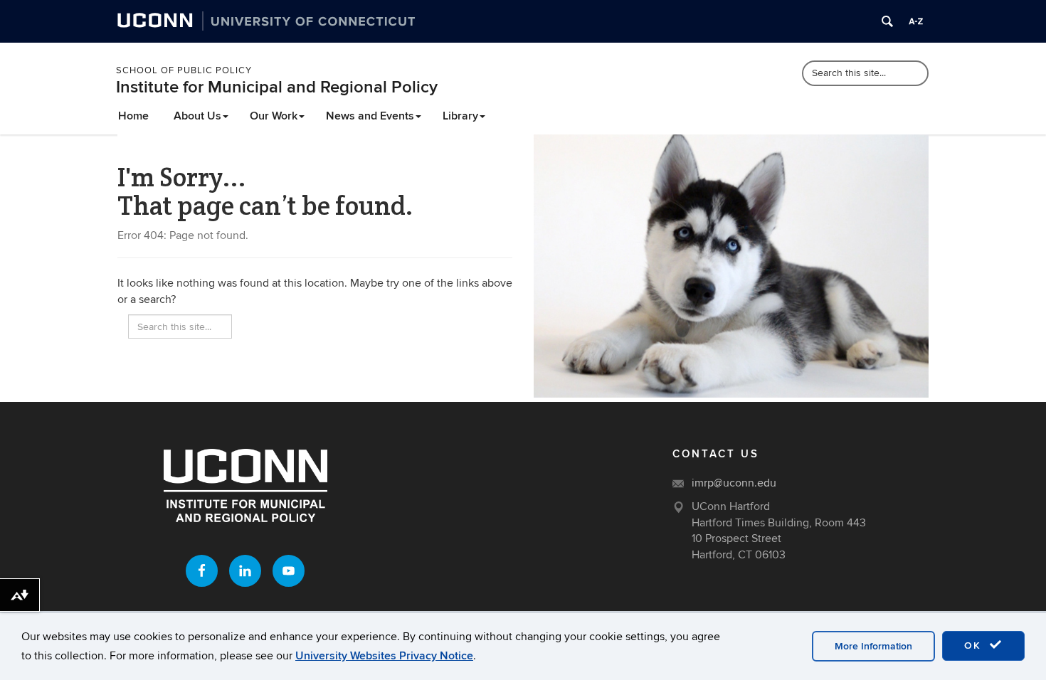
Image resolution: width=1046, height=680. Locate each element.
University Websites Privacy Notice (384, 656)
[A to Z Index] (915, 21)
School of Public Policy (184, 70)
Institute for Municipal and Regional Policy (277, 87)
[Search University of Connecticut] (887, 21)
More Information (873, 646)
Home (133, 116)
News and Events (370, 116)
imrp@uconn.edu (734, 483)
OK (975, 645)
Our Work (273, 116)
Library (460, 116)
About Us (197, 116)
